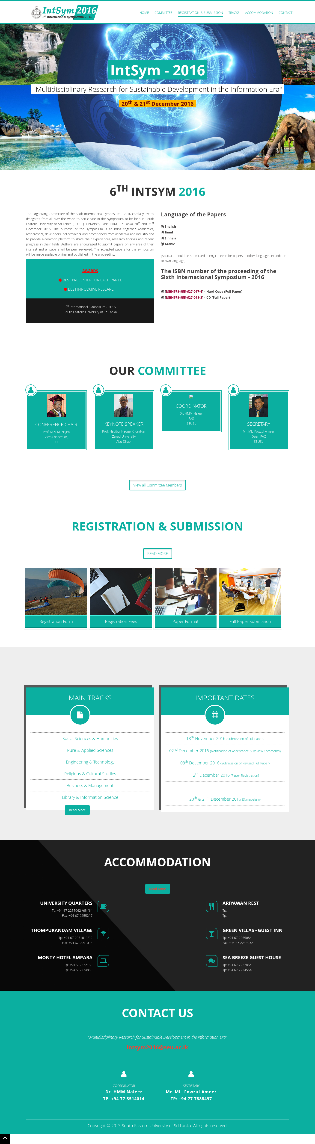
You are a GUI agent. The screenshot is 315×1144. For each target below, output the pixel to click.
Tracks (234, 12)
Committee (163, 12)
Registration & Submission (200, 12)
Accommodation (259, 12)
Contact (285, 12)
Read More (157, 553)
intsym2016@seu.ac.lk (157, 1047)
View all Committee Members (157, 485)
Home (144, 12)
